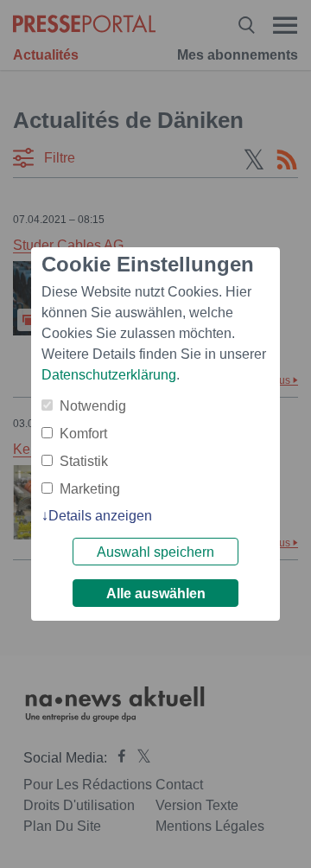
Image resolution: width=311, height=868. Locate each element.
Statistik (84, 461)
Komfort (83, 433)
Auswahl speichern (155, 552)
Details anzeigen (100, 515)
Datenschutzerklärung (108, 374)
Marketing (90, 489)
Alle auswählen (156, 593)
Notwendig (93, 406)
